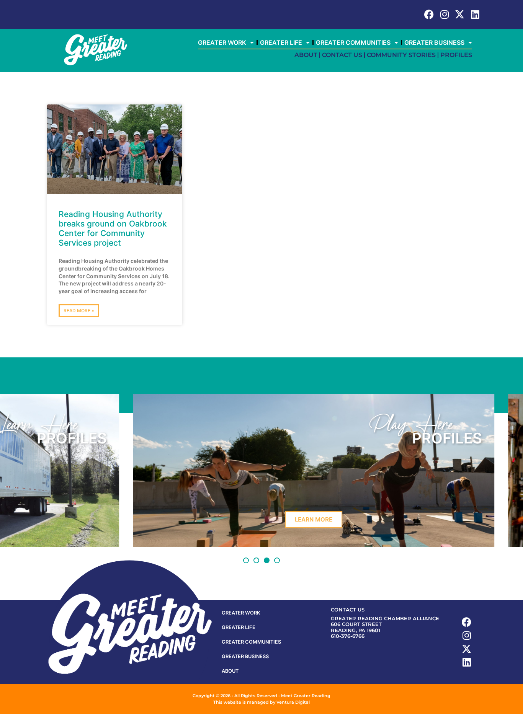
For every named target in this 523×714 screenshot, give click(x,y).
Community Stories (401, 55)
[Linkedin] (475, 14)
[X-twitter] (459, 14)
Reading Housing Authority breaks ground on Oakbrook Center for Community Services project (113, 228)
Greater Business (434, 42)
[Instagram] (444, 14)
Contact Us (342, 55)
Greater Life (281, 42)
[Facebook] (429, 14)
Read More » (79, 310)
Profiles (456, 55)
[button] (246, 560)
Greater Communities (353, 42)
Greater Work (222, 42)
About (305, 55)
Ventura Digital (293, 702)
